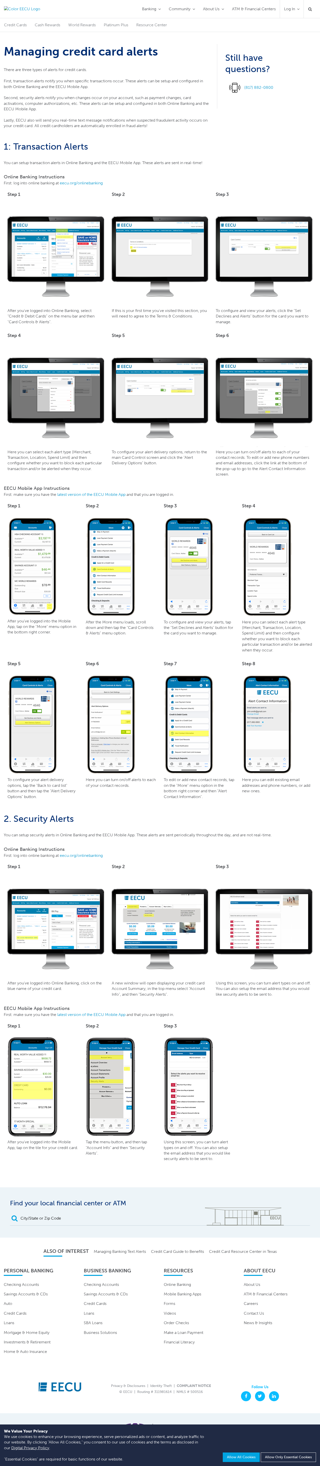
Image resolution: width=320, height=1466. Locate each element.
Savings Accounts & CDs (26, 1294)
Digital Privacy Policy (30, 1447)
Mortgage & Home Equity (27, 1332)
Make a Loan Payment (183, 1332)
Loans (9, 1322)
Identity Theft (161, 1386)
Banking (149, 9)
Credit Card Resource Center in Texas (243, 1251)
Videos (170, 1313)
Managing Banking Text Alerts (120, 1251)
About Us (211, 9)
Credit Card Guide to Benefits (177, 1251)
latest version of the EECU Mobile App (91, 494)
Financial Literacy (179, 1342)
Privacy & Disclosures (128, 1386)
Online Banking (177, 1284)
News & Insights (258, 1322)
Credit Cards (15, 1313)
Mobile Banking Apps (182, 1294)
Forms (169, 1303)
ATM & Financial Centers (254, 9)
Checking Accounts (21, 1284)
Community (179, 9)
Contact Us (254, 1313)
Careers (251, 1303)
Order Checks (176, 1322)
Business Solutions (100, 1332)
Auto (8, 1303)
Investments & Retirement (27, 1342)
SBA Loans (93, 1322)
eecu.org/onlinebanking (81, 183)
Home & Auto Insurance (25, 1351)
